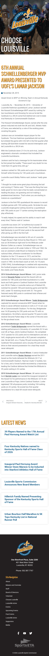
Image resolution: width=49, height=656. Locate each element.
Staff (7, 589)
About (8, 581)
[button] (46, 3)
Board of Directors (12, 592)
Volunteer (9, 596)
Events (8, 607)
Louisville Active (11, 603)
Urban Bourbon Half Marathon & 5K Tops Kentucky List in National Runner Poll (23, 517)
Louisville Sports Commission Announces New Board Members (22, 483)
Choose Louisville (12, 600)
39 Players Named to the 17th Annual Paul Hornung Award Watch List (24, 433)
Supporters (10, 621)
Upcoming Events (12, 611)
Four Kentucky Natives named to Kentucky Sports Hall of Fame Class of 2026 (24, 449)
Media (8, 625)
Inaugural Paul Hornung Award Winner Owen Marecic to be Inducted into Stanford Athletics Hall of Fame (24, 467)
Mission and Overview (13, 585)
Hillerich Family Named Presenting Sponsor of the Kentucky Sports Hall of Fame (24, 499)
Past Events (10, 614)
